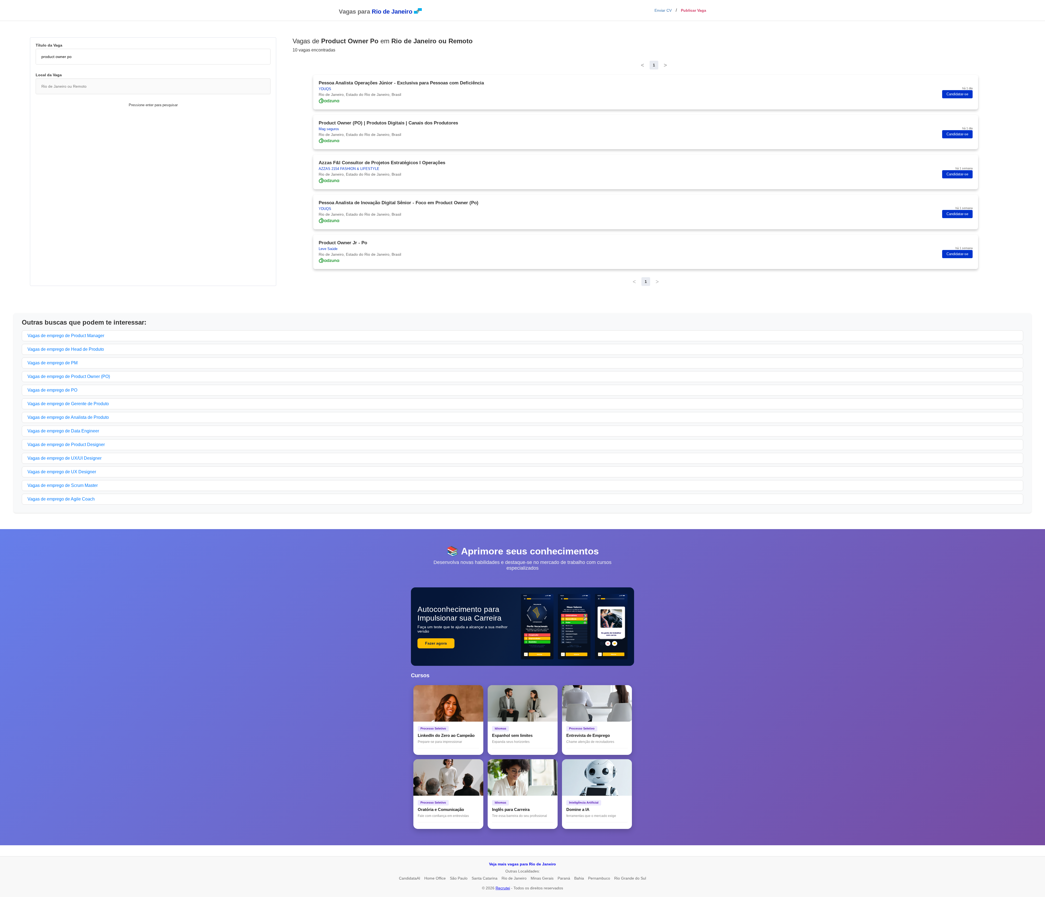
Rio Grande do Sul (630, 878)
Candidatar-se (957, 94)
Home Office (435, 878)
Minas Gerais (542, 878)
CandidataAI (409, 878)
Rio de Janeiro (514, 878)
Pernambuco (599, 878)
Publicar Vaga (693, 10)
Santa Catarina (484, 878)
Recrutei (503, 888)
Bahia (579, 878)
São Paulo (459, 878)
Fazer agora (436, 643)
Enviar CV (663, 10)
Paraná (564, 878)
